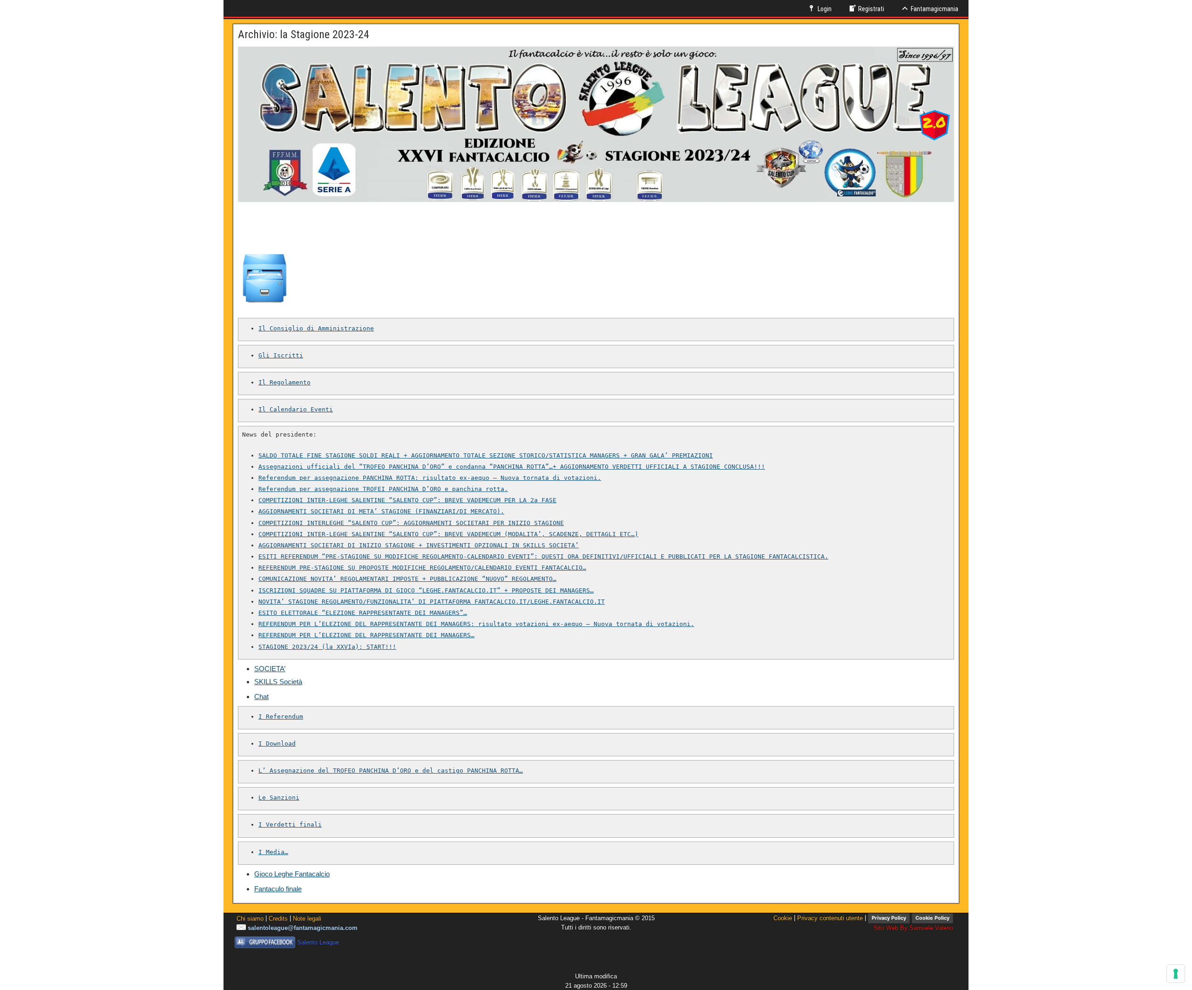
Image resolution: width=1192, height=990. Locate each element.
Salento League (318, 942)
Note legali (307, 918)
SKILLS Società (278, 682)
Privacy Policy (889, 918)
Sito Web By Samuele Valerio (913, 927)
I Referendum (280, 716)
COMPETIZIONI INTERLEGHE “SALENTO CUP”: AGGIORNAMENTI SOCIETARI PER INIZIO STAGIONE (411, 522)
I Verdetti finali (290, 824)
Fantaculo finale (278, 889)
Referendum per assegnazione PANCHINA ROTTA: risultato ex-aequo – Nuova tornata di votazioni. (429, 477)
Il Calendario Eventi (295, 409)
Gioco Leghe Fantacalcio (292, 874)
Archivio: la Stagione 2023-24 (303, 34)
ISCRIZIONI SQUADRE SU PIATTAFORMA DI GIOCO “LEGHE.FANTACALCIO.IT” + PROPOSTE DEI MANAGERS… (426, 590)
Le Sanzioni (278, 797)
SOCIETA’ (269, 669)
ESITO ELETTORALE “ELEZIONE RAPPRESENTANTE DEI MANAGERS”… (362, 612)
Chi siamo (250, 918)
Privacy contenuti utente (830, 918)
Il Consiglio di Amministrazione (316, 328)
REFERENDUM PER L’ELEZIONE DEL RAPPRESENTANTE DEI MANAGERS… (366, 635)
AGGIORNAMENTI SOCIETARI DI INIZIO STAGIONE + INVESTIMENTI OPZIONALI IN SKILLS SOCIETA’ (418, 545)
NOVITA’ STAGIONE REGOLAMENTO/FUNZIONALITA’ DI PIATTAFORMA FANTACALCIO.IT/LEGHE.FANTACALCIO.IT (431, 601)
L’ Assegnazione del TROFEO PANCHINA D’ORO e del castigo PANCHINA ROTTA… (390, 770)
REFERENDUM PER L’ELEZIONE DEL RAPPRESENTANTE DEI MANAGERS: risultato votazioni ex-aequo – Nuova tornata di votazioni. (476, 623)
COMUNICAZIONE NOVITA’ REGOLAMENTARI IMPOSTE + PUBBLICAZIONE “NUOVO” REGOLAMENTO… (407, 578)
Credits (278, 918)
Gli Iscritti (280, 355)
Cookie (782, 918)
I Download (277, 743)
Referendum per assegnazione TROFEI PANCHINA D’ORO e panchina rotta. (383, 488)
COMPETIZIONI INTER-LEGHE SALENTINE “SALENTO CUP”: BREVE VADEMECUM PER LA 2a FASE (407, 500)
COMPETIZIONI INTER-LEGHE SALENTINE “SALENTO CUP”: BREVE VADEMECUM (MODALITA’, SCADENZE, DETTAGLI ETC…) (448, 534)
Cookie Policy (932, 918)
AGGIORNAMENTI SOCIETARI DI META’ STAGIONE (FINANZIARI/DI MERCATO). (381, 511)
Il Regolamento (284, 382)
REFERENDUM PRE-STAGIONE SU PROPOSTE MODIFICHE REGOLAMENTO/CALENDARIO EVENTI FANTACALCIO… (422, 567)
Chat (261, 696)
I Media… (273, 852)
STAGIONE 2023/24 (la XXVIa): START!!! (327, 646)
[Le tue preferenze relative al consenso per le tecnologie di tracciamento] (1176, 974)
